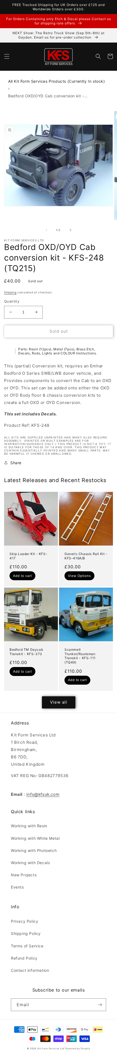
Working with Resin (29, 825)
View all (58, 702)
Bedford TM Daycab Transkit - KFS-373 (26, 651)
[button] (7, 56)
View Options (79, 576)
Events (17, 887)
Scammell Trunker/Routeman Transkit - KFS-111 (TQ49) (80, 655)
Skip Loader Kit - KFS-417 (28, 556)
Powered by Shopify (77, 1048)
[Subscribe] (100, 1004)
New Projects (23, 875)
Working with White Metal (35, 838)
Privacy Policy (24, 921)
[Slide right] (70, 230)
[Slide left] (47, 230)
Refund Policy (24, 958)
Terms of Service (27, 946)
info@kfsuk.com (42, 794)
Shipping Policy (26, 933)
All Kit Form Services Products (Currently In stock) (56, 81)
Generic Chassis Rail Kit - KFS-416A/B (85, 556)
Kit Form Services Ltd (51, 1048)
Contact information (30, 970)
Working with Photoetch (34, 850)
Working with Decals (30, 862)
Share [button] (15, 462)
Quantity (11, 301)
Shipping (10, 292)
